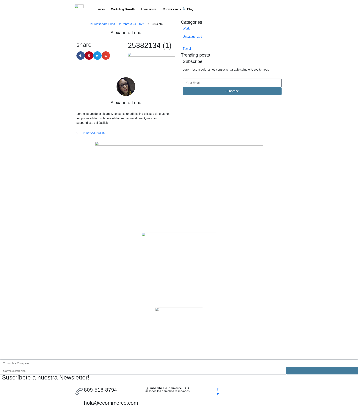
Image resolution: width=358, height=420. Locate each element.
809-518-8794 (100, 390)
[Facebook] (249, 389)
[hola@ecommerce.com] (79, 404)
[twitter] (249, 393)
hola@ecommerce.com (111, 403)
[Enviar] (322, 370)
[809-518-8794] (79, 391)
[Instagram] (249, 398)
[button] (80, 55)
